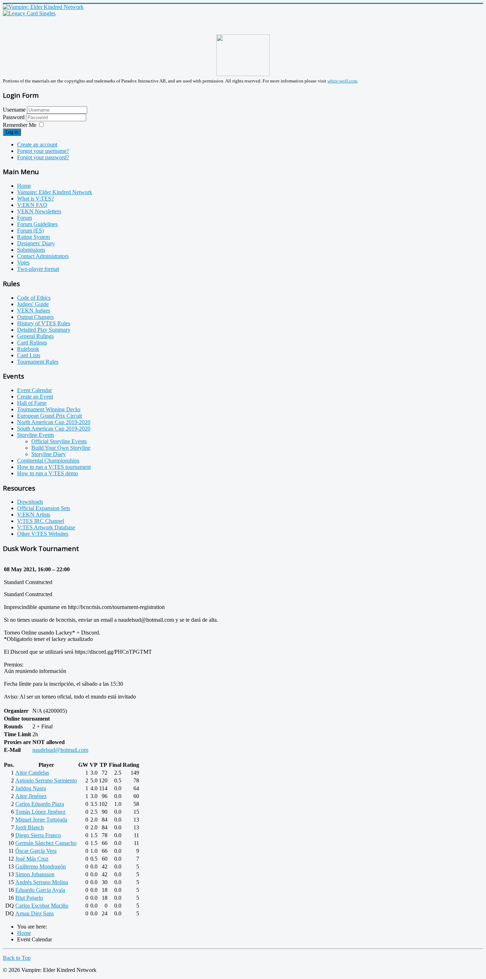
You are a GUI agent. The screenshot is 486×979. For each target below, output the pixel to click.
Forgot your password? (43, 157)
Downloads (30, 502)
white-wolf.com (342, 81)
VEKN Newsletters (39, 211)
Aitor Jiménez (31, 796)
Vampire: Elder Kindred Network (54, 192)
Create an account (37, 144)
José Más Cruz (31, 859)
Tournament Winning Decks (48, 409)
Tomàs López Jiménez (40, 812)
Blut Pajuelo (29, 898)
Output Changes (35, 317)
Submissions (31, 250)
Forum (24, 218)
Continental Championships (48, 461)
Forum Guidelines (37, 224)
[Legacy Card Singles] (29, 13)
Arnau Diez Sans (34, 913)
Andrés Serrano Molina (41, 882)
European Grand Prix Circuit (49, 416)
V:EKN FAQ (32, 205)
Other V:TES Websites (42, 534)
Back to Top (17, 958)
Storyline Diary (48, 454)
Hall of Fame (32, 403)
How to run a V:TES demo (47, 473)
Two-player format (38, 269)
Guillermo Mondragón (40, 866)
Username (14, 110)
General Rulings (35, 336)
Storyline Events (35, 435)
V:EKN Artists (33, 515)
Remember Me (19, 125)
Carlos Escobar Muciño (41, 906)
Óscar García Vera (36, 851)
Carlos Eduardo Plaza (39, 804)
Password (14, 117)
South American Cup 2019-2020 (53, 429)
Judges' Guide (33, 304)
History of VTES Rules (43, 323)
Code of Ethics (34, 298)
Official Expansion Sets (43, 508)
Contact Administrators (43, 256)
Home (24, 186)
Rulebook (28, 349)
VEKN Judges (33, 310)
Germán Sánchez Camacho (45, 843)
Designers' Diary (36, 243)
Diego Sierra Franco (38, 835)
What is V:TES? (35, 199)
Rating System (33, 237)
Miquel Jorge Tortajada (41, 820)
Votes (23, 263)
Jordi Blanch (29, 827)
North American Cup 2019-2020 (53, 422)
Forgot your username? (43, 151)
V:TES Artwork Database (46, 527)
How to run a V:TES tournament (54, 467)
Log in (12, 132)
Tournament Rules (37, 362)
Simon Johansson (34, 874)
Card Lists (28, 355)
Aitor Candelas (32, 773)
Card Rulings (32, 342)
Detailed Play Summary (43, 330)
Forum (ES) (30, 231)
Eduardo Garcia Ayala (40, 890)
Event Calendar (34, 390)
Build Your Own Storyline (60, 448)
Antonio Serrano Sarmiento (46, 780)
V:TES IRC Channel (40, 521)
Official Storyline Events (59, 441)
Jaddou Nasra (30, 788)
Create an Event (35, 397)
